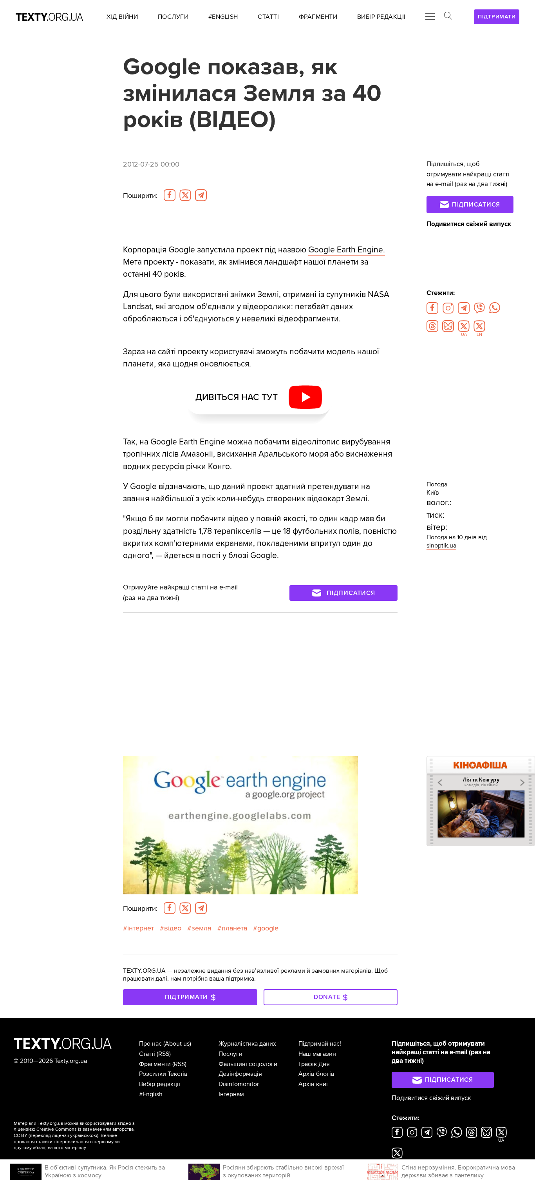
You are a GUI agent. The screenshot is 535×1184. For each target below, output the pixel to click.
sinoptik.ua (441, 545)
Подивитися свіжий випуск (469, 224)
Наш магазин (317, 1054)
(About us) (177, 1044)
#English (151, 1094)
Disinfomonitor (239, 1084)
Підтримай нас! (319, 1044)
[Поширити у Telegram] (201, 195)
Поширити (140, 196)
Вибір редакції (159, 1084)
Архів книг (313, 1084)
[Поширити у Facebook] (169, 195)
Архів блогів (316, 1074)
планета (234, 928)
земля (201, 928)
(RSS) (164, 1054)
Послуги (230, 1054)
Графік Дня (314, 1064)
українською (83, 1136)
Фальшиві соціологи (248, 1064)
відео (172, 928)
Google (267, 928)
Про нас (150, 1044)
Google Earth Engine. (346, 250)
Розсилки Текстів (163, 1074)
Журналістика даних (247, 1044)
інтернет (140, 928)
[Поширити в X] (185, 195)
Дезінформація (240, 1074)
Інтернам (231, 1094)
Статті (147, 1054)
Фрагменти (155, 1064)
